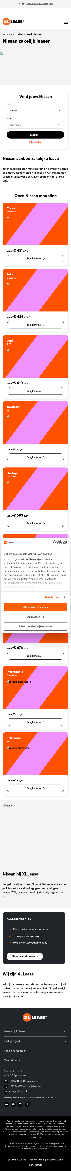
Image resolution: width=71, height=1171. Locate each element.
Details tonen (52, 597)
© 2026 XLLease (17, 1160)
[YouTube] (13, 1104)
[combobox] (35, 110)
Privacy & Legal (55, 1160)
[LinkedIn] (6, 1104)
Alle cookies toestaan (35, 607)
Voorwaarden (36, 1160)
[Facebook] (27, 1104)
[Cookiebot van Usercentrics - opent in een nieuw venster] (52, 542)
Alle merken (35, 142)
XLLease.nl (8, 34)
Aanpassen (33, 616)
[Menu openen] (65, 22)
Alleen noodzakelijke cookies (35, 626)
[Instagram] (20, 1104)
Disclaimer (36, 1165)
